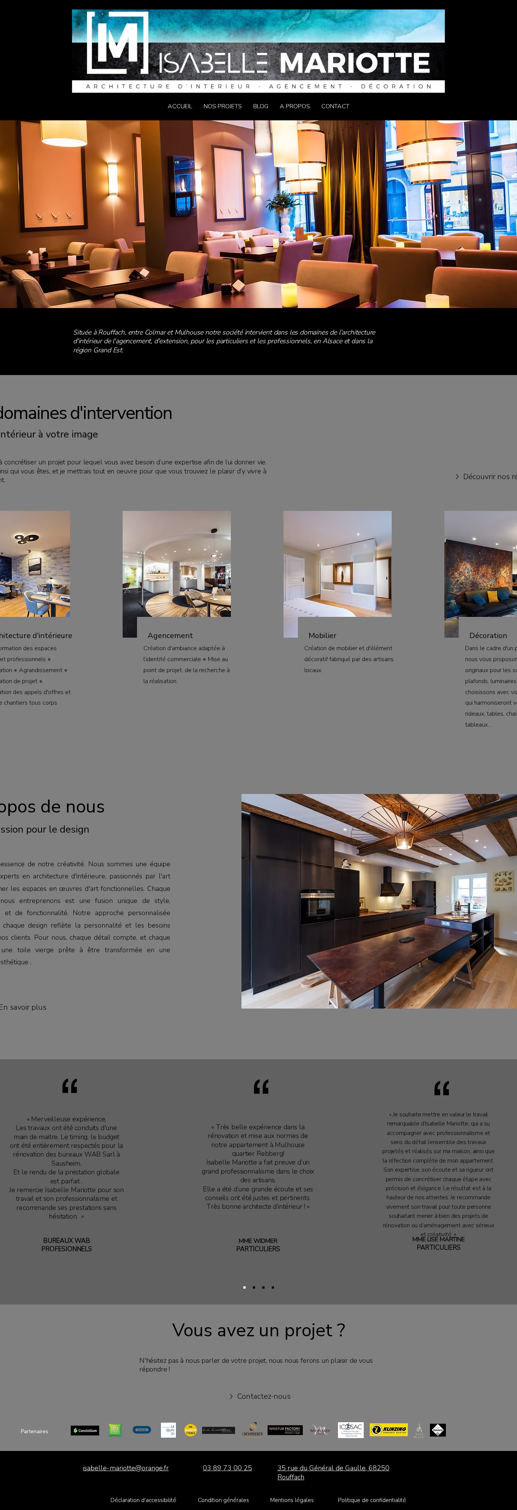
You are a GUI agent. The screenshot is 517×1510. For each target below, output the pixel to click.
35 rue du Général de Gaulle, (323, 1468)
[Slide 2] (273, 1287)
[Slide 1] (263, 1287)
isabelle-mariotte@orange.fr (126, 1468)
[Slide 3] (254, 1287)
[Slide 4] (244, 1287)
